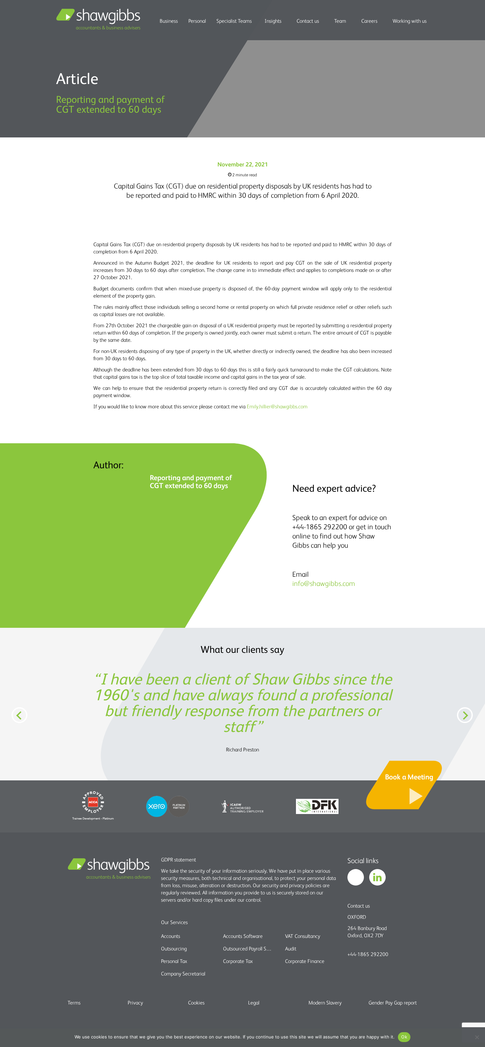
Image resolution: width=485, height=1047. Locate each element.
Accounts (170, 936)
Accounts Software (243, 936)
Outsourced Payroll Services (248, 948)
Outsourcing (174, 948)
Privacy (135, 1002)
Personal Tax (174, 961)
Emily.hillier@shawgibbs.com (277, 406)
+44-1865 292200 (367, 954)
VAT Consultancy (302, 936)
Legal (253, 1002)
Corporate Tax (238, 961)
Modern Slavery (324, 1002)
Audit (290, 948)
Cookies (196, 1002)
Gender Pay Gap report (393, 1002)
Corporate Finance (304, 961)
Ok (404, 1036)
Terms (74, 1002)
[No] (476, 1037)
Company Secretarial (183, 973)
